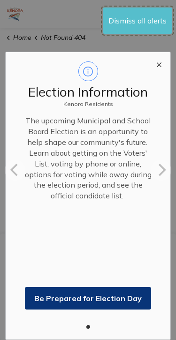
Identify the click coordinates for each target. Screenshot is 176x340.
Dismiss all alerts (137, 20)
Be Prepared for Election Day (88, 298)
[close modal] (159, 63)
